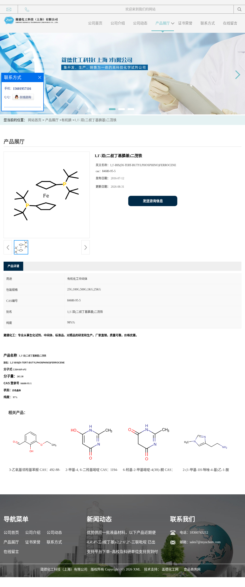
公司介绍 (118, 23)
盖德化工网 (170, 569)
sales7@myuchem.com (205, 542)
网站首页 (34, 120)
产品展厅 (163, 23)
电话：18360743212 (194, 532)
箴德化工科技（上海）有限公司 (63, 569)
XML (137, 569)
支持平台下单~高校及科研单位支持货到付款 (122, 553)
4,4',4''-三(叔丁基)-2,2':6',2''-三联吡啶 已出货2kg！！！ (121, 543)
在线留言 (230, 23)
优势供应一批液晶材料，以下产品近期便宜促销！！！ (121, 534)
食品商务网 (192, 569)
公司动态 (140, 23)
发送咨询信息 (153, 201)
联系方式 (207, 23)
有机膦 (66, 120)
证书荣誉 (185, 23)
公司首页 (95, 23)
